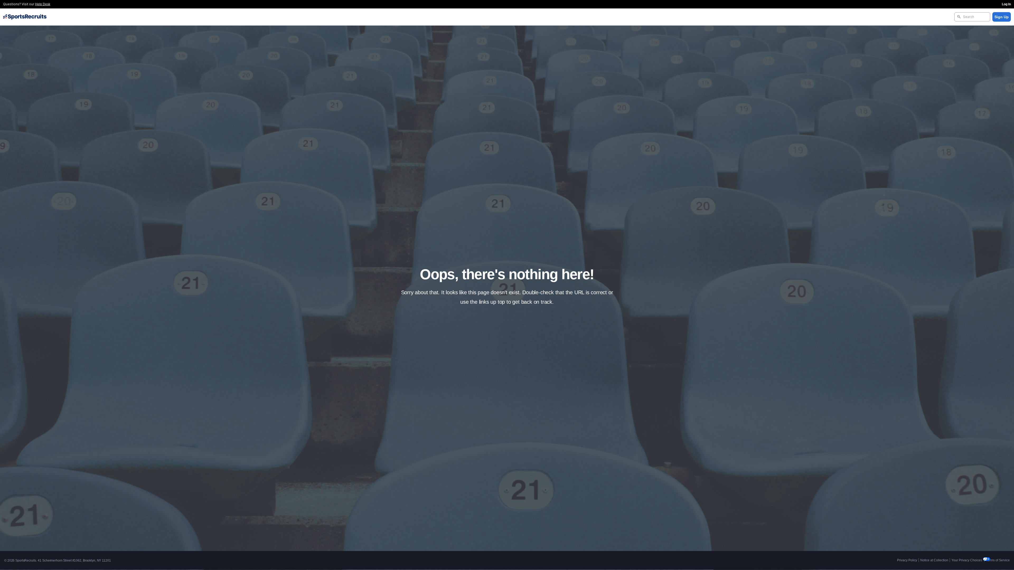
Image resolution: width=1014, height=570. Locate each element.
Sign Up (1001, 17)
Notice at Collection (934, 560)
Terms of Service (998, 560)
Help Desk (42, 4)
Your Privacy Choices (967, 560)
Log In (1006, 4)
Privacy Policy (907, 560)
